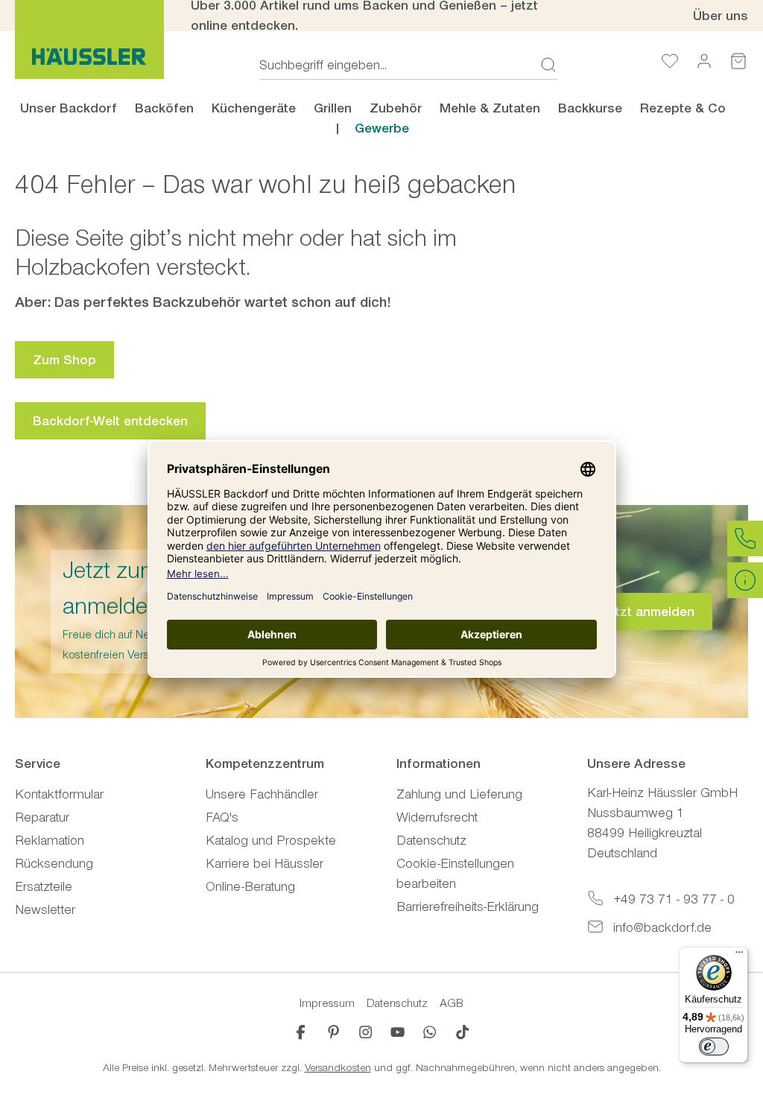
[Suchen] (544, 65)
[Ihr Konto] (704, 60)
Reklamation (49, 840)
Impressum (327, 1003)
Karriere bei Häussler (264, 863)
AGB (451, 1003)
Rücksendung (54, 863)
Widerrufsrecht (437, 817)
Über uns (720, 16)
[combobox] (395, 65)
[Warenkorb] (738, 60)
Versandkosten (338, 1068)
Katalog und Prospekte (271, 840)
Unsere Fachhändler (262, 794)
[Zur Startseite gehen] (89, 39)
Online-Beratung (250, 886)
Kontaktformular (59, 794)
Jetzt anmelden (647, 611)
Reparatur (42, 817)
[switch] (714, 1046)
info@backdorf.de (662, 927)
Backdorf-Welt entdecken (110, 421)
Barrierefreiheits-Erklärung (467, 906)
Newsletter (45, 909)
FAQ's (222, 817)
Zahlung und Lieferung (459, 794)
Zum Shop (64, 360)
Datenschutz (431, 840)
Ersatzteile (43, 886)
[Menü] (739, 956)
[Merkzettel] (670, 60)
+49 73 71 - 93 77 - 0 (674, 899)
